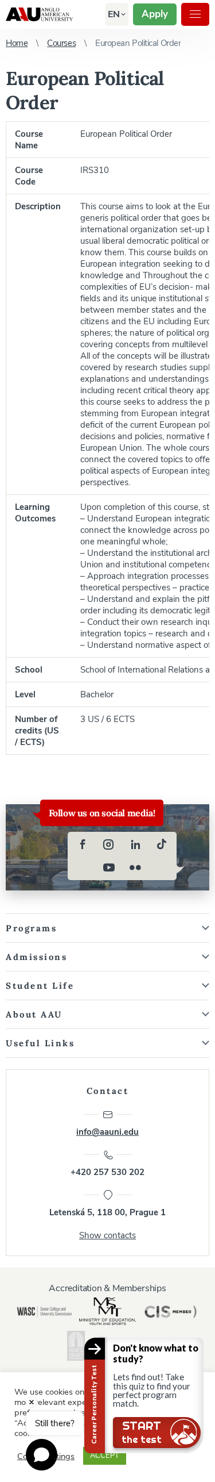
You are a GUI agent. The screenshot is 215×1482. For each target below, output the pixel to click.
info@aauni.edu (107, 1132)
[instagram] (109, 844)
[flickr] (135, 867)
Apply (155, 14)
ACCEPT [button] (104, 1455)
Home (17, 43)
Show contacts (107, 1235)
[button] (114, 14)
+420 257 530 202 (107, 1172)
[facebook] (82, 844)
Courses (61, 43)
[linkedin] (135, 844)
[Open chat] (41, 1455)
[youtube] (109, 867)
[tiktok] (161, 844)
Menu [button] (195, 14)
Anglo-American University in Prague (39, 14)
